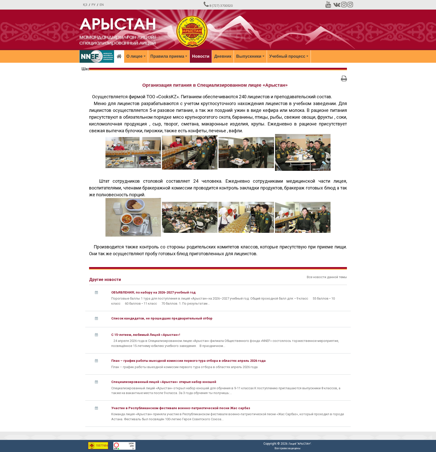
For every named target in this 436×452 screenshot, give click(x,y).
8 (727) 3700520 (221, 6)
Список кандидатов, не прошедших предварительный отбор (161, 318)
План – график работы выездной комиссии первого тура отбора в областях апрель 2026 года (188, 361)
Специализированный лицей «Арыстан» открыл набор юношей (163, 382)
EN (102, 5)
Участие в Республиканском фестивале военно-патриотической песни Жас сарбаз (180, 408)
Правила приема (167, 56)
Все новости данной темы (327, 277)
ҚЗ (85, 5)
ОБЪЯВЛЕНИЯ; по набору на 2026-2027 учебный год (153, 292)
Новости (200, 56)
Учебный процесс (287, 56)
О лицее (134, 56)
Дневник (222, 56)
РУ (93, 5)
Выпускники (248, 56)
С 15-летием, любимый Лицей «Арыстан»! (145, 335)
